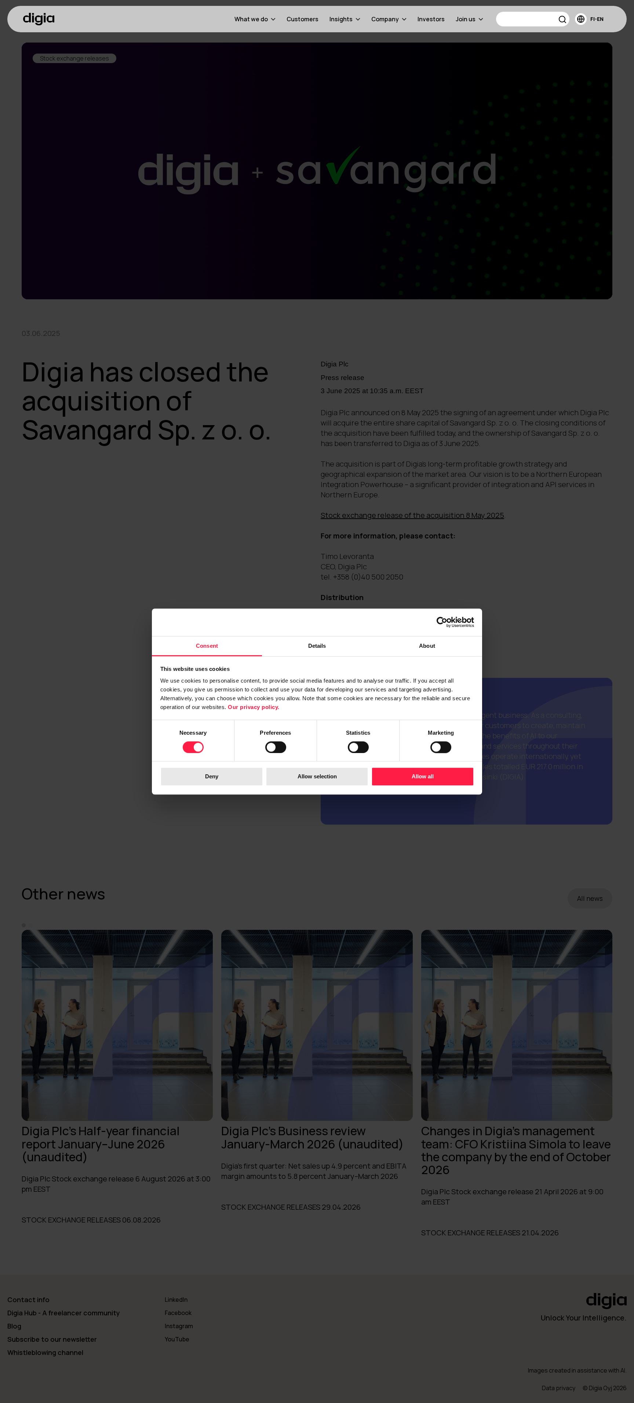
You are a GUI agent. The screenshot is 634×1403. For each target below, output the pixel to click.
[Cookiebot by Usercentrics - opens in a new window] (442, 622)
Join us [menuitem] (466, 19)
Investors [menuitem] (431, 19)
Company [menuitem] (385, 19)
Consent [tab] (207, 646)
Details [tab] (317, 646)
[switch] (275, 747)
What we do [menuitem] (251, 19)
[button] (563, 20)
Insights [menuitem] (341, 19)
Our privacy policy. (254, 707)
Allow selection (317, 777)
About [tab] (427, 646)
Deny (211, 777)
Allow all (423, 777)
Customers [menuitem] (302, 19)
